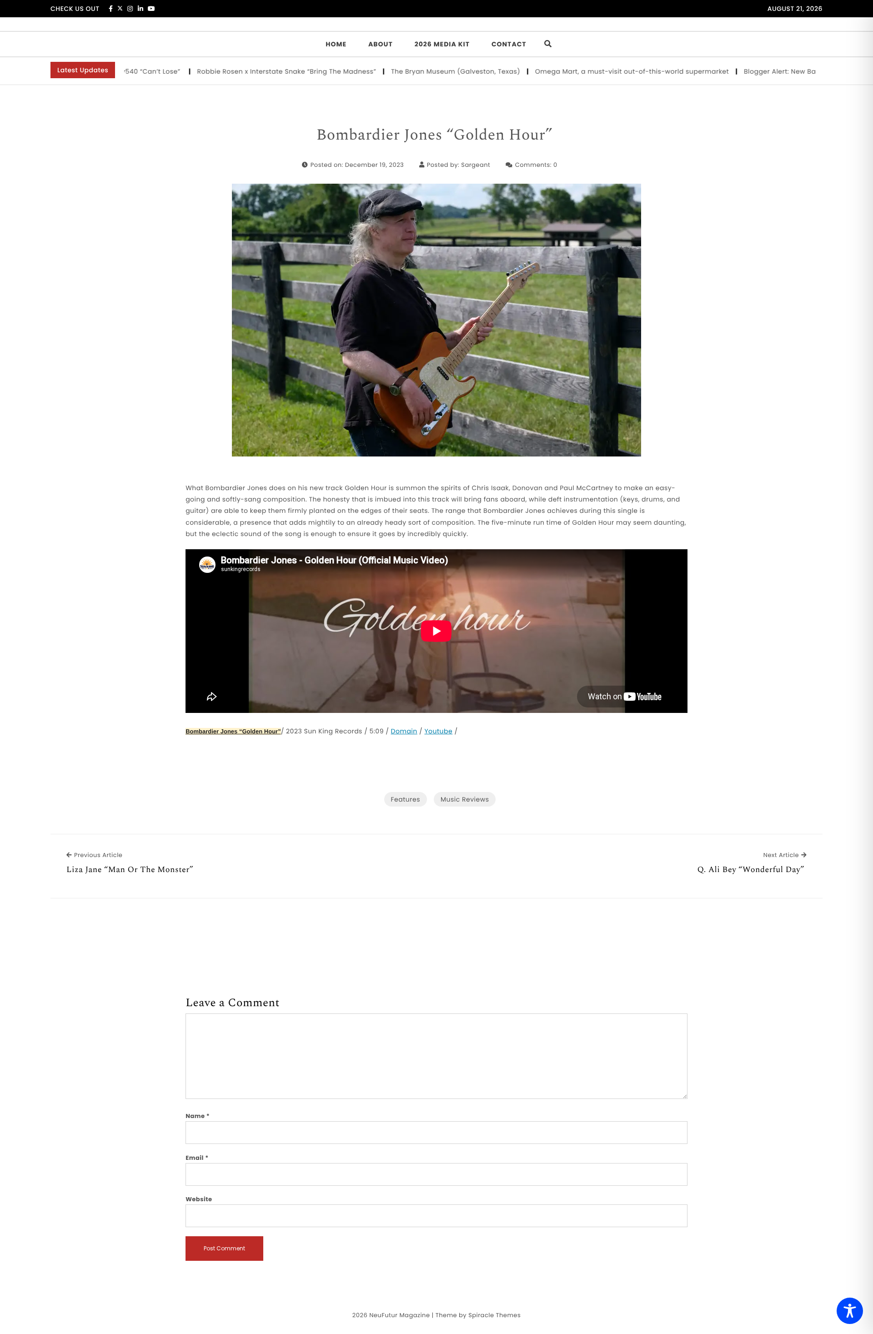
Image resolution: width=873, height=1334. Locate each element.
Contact (509, 44)
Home (336, 44)
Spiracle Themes (494, 1315)
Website (199, 1199)
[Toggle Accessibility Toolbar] (850, 1311)
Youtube (438, 731)
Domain (404, 731)
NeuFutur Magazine (399, 1315)
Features (405, 799)
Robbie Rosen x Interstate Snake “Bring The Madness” (253, 71)
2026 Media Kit (442, 44)
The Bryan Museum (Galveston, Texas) (423, 71)
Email (197, 1157)
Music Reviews (465, 799)
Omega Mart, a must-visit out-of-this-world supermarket (599, 71)
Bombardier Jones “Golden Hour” (436, 135)
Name (198, 1116)
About (380, 44)
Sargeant (475, 164)
